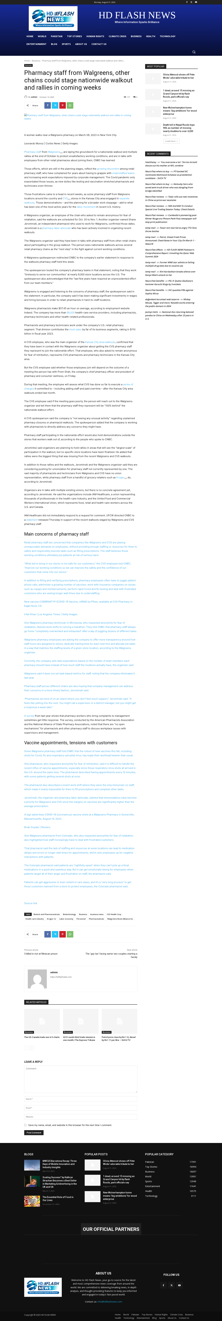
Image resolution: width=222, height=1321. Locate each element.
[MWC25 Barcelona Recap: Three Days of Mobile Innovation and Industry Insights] (32, 1165)
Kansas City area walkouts (100, 342)
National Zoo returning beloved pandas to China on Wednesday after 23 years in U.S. (169, 315)
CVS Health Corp (114, 914)
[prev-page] (26, 1048)
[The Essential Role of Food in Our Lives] (32, 1201)
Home (27, 60)
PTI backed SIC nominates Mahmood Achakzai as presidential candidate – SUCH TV (168, 175)
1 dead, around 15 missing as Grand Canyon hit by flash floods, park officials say (179, 93)
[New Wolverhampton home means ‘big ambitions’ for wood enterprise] (153, 111)
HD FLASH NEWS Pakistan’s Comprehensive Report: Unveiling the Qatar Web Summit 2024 (169, 253)
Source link (30, 903)
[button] (194, 52)
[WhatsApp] (70, 105)
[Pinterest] (62, 105)
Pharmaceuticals (96, 919)
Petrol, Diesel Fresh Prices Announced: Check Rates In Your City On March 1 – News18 (170, 240)
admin (34, 97)
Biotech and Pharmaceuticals (47, 914)
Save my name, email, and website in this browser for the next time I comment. (70, 1125)
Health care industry (35, 919)
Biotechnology (69, 914)
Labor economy (66, 919)
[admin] (26, 97)
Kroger (120, 477)
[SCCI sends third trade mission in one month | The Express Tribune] (81, 1021)
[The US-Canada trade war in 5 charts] (42, 1021)
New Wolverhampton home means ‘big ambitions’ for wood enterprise (180, 110)
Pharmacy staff (32, 151)
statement (32, 519)
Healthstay (150, 162)
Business (36, 60)
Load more (170, 141)
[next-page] (31, 1048)
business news (97, 914)
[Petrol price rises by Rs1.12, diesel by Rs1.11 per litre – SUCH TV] (119, 1021)
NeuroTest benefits (154, 280)
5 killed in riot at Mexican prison (41, 953)
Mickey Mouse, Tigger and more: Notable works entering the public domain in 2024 (169, 303)
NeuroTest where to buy (157, 171)
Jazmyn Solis (151, 312)
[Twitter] (191, 2)
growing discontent (108, 168)
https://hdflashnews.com (61, 977)
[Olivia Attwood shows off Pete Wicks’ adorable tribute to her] (153, 78)
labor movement (86, 206)
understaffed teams (123, 173)
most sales (75, 329)
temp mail (150, 227)
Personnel (81, 919)
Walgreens (54, 151)
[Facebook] (187, 2)
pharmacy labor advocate (56, 228)
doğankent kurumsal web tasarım (162, 299)
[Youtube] (196, 2)
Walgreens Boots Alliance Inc (120, 919)
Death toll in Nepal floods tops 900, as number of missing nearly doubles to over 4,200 (179, 128)
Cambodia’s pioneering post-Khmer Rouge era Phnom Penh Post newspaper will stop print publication (171, 218)
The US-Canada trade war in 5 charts (41, 1037)
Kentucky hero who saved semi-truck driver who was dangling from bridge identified (169, 187)
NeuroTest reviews (154, 196)
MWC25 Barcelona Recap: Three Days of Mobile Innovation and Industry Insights (60, 1164)
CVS (65, 198)
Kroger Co (51, 919)
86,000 (70, 312)
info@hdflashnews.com (110, 1301)
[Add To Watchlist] (61, 152)
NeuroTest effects (154, 249)
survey (30, 715)
